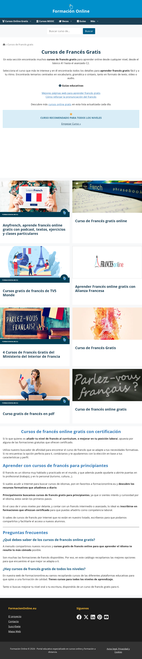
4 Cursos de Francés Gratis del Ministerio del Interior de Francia (31, 354)
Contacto (13, 621)
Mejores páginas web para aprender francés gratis (71, 93)
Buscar (89, 31)
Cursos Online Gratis (16, 21)
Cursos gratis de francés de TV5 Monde (29, 292)
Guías (82, 21)
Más (93, 21)
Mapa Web (14, 631)
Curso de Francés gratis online (101, 220)
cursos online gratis (59, 104)
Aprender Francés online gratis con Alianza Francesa (105, 288)
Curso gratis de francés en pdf (28, 413)
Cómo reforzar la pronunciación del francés (71, 96)
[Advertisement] (71, 155)
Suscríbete (14, 626)
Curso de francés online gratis (100, 409)
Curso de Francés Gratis (95, 347)
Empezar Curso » (71, 123)
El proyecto (14, 616)
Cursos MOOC (46, 21)
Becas (65, 21)
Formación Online (71, 11)
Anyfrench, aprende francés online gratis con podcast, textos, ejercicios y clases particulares (34, 229)
